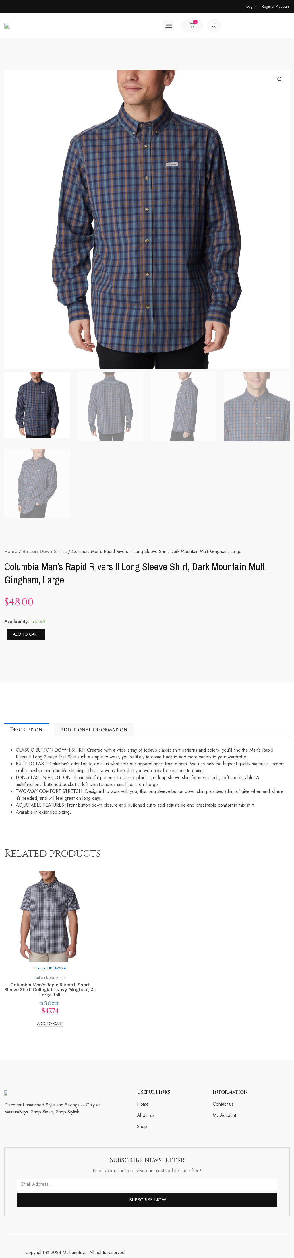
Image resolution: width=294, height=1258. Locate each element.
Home (10, 551)
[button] (168, 25)
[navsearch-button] (214, 25)
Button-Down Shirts (44, 551)
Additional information (93, 729)
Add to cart (26, 634)
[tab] (26, 730)
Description (26, 729)
